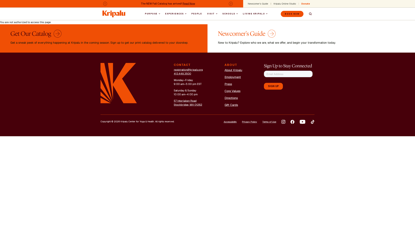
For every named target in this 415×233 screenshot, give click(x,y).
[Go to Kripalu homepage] (119, 83)
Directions (231, 98)
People (196, 13)
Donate (305, 4)
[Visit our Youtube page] (302, 122)
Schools (228, 13)
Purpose (151, 13)
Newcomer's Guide (258, 4)
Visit (211, 13)
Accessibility (230, 121)
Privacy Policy (249, 121)
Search (309, 14)
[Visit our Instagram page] (283, 122)
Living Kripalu (254, 13)
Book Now (292, 14)
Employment (233, 77)
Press (228, 84)
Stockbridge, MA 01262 (188, 104)
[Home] (114, 12)
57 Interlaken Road (185, 101)
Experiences (174, 13)
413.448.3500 (182, 73)
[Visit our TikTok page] (312, 122)
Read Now (189, 3)
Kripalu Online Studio (285, 4)
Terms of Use (269, 121)
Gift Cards (231, 105)
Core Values (232, 91)
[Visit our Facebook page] (292, 122)
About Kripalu (233, 70)
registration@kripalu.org (188, 70)
